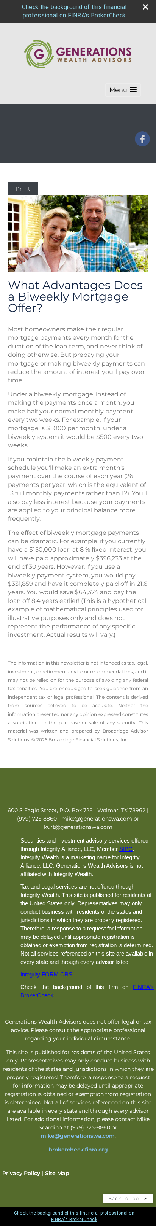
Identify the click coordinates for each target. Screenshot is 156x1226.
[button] (123, 90)
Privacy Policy (21, 1173)
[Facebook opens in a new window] (142, 143)
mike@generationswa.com (78, 1135)
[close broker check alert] (145, 7)
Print (23, 188)
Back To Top (124, 1198)
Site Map (57, 1173)
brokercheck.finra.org (78, 1149)
